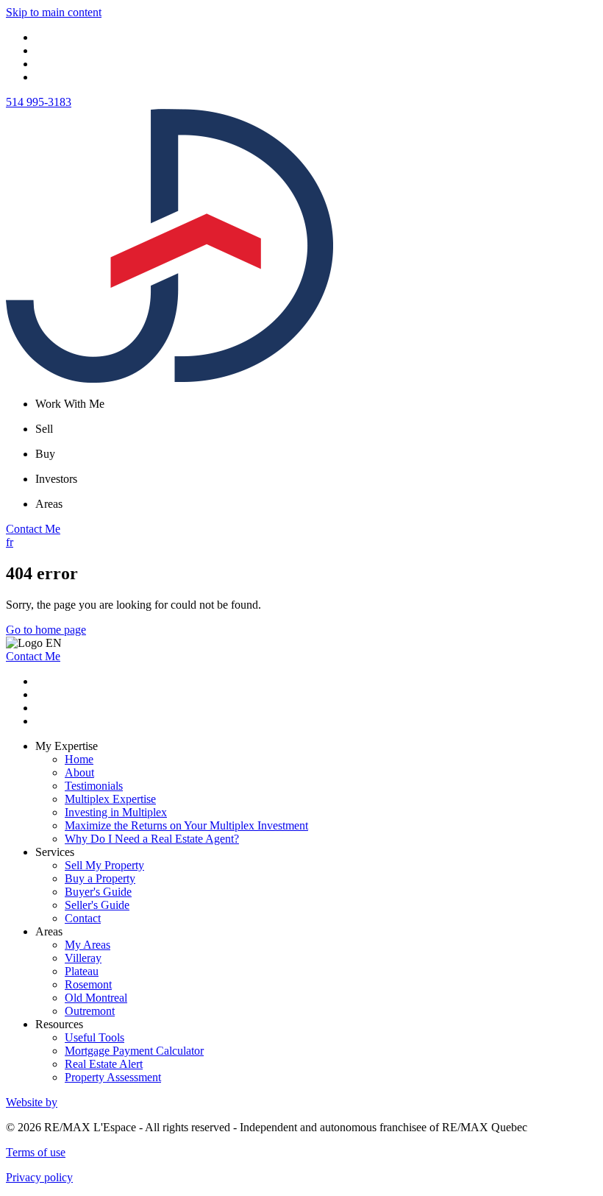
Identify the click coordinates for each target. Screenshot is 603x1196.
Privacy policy (39, 1177)
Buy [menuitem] (45, 453)
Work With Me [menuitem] (69, 403)
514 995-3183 (38, 102)
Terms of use (35, 1152)
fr (9, 542)
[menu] (316, 404)
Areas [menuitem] (49, 504)
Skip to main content (53, 12)
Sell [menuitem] (44, 428)
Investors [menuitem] (56, 479)
